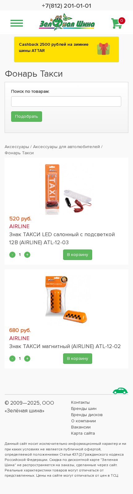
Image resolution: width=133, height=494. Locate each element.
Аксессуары (17, 146)
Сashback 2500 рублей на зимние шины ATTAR (53, 47)
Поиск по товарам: (30, 91)
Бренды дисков (87, 414)
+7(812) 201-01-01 (66, 6)
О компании (83, 421)
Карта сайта (83, 433)
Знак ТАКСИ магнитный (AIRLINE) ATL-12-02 (65, 346)
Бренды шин (84, 408)
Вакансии (81, 427)
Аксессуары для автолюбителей (66, 146)
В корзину (77, 254)
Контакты (80, 402)
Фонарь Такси (19, 152)
